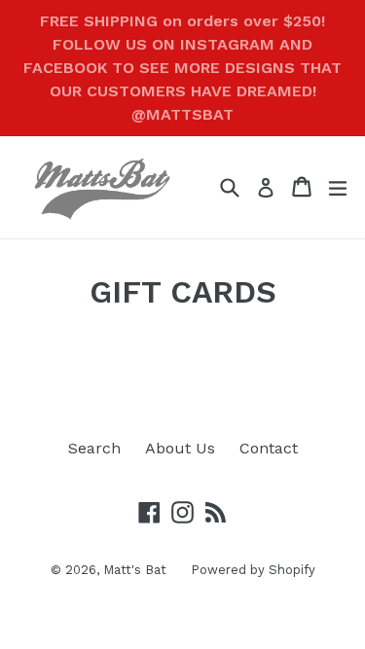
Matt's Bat (134, 569)
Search (94, 448)
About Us (180, 448)
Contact (268, 448)
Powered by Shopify (253, 569)
